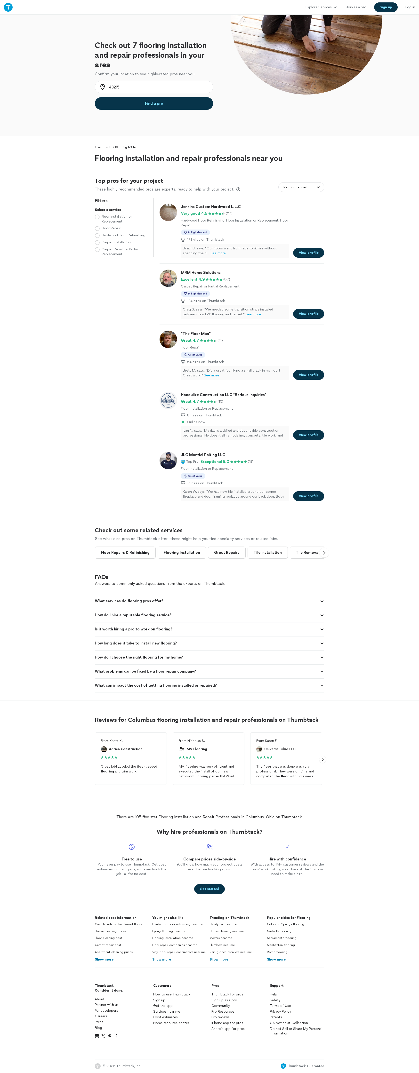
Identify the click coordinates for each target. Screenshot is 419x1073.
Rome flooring (277, 952)
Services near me (166, 1011)
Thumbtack (103, 147)
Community (220, 1006)
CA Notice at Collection (289, 1023)
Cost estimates (165, 1017)
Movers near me (221, 938)
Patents (276, 1017)
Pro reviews (220, 1017)
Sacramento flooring (282, 938)
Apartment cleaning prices (114, 952)
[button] (190, 461)
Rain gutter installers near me (231, 952)
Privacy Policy (280, 1011)
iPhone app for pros (227, 1023)
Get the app (163, 1006)
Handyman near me (223, 924)
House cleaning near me (227, 931)
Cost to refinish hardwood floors (118, 924)
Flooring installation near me (172, 938)
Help (273, 994)
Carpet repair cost (108, 945)
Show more (104, 959)
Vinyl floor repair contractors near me (179, 952)
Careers (101, 1016)
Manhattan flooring (281, 945)
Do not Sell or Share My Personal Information (296, 1031)
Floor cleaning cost (108, 938)
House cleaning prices (110, 931)
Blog (98, 1028)
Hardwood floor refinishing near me (177, 924)
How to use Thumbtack (171, 994)
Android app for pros (228, 1029)
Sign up (159, 1000)
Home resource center (171, 1023)
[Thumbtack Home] (8, 7)
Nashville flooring (279, 931)
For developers (106, 1011)
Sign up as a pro (224, 1000)
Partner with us (107, 1005)
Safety (275, 1000)
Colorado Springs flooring (285, 924)
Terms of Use (280, 1006)
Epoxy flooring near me (168, 931)
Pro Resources (222, 1011)
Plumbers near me (222, 945)
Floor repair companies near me (174, 945)
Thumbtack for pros (227, 994)
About (100, 999)
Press (99, 1022)
